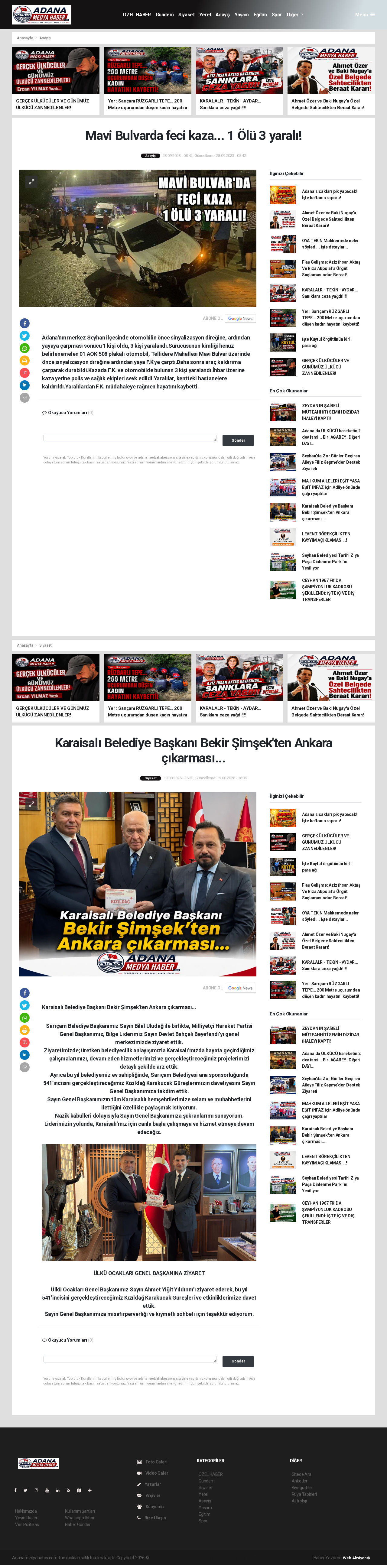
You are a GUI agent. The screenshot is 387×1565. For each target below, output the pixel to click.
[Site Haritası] (81, 1490)
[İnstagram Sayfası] (39, 1490)
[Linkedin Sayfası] (60, 1490)
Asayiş (223, 15)
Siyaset (186, 15)
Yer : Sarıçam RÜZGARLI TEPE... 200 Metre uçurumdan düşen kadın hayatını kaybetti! (331, 317)
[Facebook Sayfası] (17, 1490)
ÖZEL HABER (137, 15)
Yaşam (242, 15)
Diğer (293, 15)
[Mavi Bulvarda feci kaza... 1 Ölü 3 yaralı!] (137, 237)
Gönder (238, 440)
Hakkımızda (26, 1511)
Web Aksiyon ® (356, 1558)
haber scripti (211, 1557)
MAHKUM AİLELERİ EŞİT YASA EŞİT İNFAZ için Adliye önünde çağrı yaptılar (331, 487)
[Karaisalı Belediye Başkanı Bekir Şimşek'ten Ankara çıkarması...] (137, 883)
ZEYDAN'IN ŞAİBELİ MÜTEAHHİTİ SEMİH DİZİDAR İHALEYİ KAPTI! (330, 412)
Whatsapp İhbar (79, 1517)
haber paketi (188, 1557)
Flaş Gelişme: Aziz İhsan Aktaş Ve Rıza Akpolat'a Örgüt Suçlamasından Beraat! (331, 268)
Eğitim (260, 15)
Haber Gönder (78, 1524)
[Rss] (71, 1490)
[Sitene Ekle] (92, 1490)
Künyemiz (155, 1506)
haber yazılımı (163, 1557)
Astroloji (299, 1500)
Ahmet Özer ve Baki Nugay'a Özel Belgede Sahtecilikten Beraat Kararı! (329, 219)
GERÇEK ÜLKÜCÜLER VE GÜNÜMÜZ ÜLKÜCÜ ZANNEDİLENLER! (325, 367)
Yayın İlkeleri (26, 1517)
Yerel (205, 15)
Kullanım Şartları (80, 1511)
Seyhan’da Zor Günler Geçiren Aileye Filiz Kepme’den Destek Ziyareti (331, 462)
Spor (277, 15)
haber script (261, 1557)
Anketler (299, 1481)
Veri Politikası (27, 1524)
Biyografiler (302, 1487)
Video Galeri (157, 1473)
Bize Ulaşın (155, 1517)
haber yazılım (236, 1557)
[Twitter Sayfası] (28, 1490)
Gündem (165, 15)
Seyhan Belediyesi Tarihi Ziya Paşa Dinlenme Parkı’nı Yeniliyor (330, 561)
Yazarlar (152, 1484)
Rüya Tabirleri (304, 1494)
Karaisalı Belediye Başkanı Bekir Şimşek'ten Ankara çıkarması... (327, 512)
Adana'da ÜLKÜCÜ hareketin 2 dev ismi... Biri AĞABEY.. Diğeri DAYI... (331, 437)
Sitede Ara (301, 1474)
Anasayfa (25, 38)
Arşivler (153, 1495)
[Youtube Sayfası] (49, 1490)
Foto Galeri (156, 1461)
